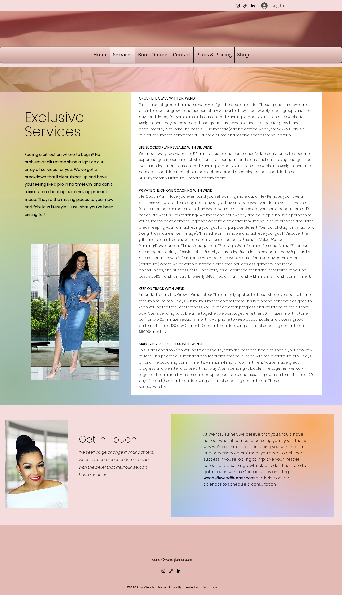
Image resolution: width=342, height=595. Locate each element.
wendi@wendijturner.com (229, 478)
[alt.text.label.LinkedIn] (252, 5)
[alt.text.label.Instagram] (237, 5)
